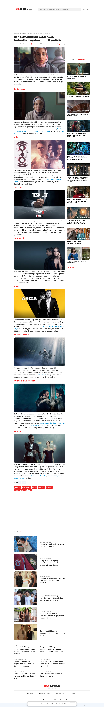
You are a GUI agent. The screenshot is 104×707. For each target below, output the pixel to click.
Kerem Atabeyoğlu (54, 476)
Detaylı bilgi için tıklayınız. (62, 703)
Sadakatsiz (41, 487)
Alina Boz (43, 476)
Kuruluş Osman (40, 375)
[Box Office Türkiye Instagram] (55, 699)
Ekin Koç (53, 423)
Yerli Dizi (34, 487)
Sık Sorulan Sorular (44, 694)
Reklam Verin (60, 694)
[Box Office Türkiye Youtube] (37, 699)
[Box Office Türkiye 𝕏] (49, 699)
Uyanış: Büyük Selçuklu (39, 425)
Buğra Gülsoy (45, 423)
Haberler (22, 33)
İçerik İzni (73, 694)
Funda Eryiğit (45, 131)
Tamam (73, 703)
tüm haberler (71, 267)
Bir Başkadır (49, 487)
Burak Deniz (35, 476)
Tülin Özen (34, 131)
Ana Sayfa (16, 33)
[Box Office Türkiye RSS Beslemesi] (66, 699)
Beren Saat (50, 179)
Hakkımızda (29, 694)
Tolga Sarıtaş (47, 326)
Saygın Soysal (19, 478)
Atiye (29, 490)
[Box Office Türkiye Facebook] (43, 699)
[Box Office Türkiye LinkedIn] (60, 699)
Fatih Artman (25, 131)
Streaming (17, 487)
